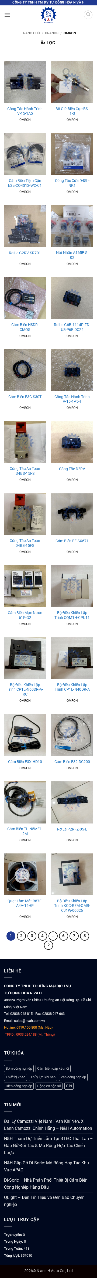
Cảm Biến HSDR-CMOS (25, 327)
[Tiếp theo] (48, 945)
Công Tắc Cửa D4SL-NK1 (72, 183)
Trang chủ (30, 33)
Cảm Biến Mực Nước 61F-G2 (25, 615)
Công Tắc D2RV (72, 469)
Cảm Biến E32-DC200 (72, 762)
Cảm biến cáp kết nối (53, 1068)
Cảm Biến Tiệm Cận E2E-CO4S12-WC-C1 (25, 183)
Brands (51, 33)
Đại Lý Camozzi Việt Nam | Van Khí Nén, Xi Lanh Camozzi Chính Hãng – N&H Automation (48, 1125)
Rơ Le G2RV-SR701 (25, 253)
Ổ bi (69, 1086)
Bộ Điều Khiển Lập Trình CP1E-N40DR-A (72, 687)
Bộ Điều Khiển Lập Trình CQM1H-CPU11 (72, 615)
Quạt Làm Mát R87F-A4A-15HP (25, 903)
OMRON (25, 120)
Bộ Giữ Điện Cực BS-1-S (72, 111)
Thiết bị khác (15, 1077)
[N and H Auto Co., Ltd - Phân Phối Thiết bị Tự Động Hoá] (48, 14)
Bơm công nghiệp (19, 1068)
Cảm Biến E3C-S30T (24, 397)
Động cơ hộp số (49, 1086)
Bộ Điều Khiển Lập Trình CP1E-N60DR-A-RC (25, 689)
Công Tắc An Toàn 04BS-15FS (25, 543)
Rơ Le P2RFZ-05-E (72, 829)
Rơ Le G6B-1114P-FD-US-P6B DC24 (72, 327)
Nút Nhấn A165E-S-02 (72, 255)
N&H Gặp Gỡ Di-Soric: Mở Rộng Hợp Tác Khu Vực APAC (46, 1166)
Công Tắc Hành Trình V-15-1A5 (25, 111)
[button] (7, 14)
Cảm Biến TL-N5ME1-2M (25, 831)
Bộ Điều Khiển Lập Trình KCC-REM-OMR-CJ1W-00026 (72, 906)
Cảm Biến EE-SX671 (72, 541)
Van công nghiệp (73, 1077)
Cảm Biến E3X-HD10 (25, 762)
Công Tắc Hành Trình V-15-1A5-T (72, 399)
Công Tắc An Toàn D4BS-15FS (25, 471)
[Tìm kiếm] (88, 15)
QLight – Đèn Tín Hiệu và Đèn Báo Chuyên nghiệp (44, 1201)
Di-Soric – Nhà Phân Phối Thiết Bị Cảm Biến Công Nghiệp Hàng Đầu (46, 1184)
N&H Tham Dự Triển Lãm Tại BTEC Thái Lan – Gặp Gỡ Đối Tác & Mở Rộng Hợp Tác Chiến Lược (48, 1145)
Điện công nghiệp (19, 1086)
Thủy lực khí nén (43, 1077)
